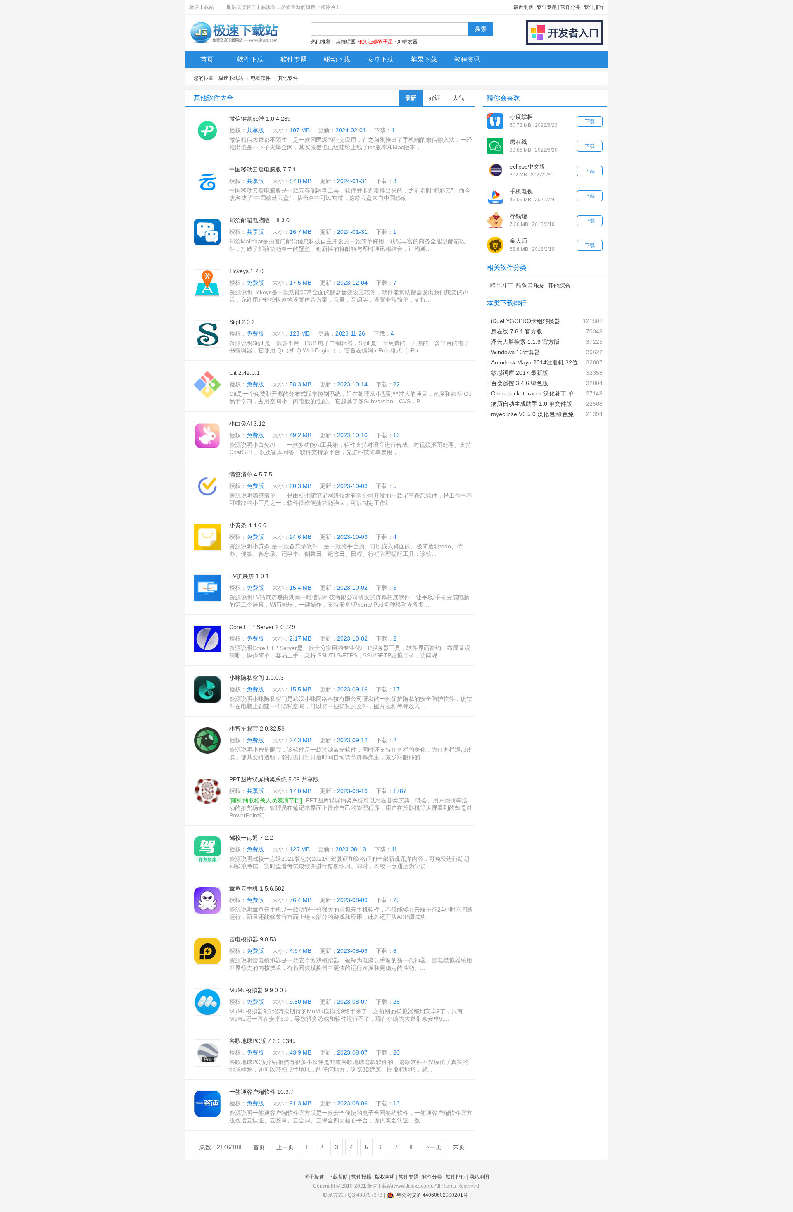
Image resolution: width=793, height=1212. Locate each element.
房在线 (518, 141)
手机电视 (521, 191)
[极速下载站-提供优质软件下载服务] (233, 43)
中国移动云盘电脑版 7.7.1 (262, 169)
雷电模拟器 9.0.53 (252, 939)
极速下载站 (230, 78)
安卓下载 (380, 59)
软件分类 (570, 7)
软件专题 (547, 7)
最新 (410, 98)
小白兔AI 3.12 (247, 423)
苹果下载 (424, 59)
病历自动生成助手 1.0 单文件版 (531, 403)
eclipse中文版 (527, 166)
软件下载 (250, 59)
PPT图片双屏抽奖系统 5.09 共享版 (274, 779)
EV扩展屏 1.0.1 (249, 576)
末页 (459, 1147)
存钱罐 (518, 216)
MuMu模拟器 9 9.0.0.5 (258, 990)
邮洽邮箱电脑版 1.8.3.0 (259, 220)
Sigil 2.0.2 (242, 322)
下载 (590, 121)
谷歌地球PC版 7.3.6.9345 (262, 1041)
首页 (207, 59)
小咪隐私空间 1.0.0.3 (256, 677)
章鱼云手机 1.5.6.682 (257, 888)
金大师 (518, 241)
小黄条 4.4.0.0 (247, 525)
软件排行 (594, 7)
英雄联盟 (346, 42)
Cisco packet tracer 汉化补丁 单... (535, 393)
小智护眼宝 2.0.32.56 (257, 728)
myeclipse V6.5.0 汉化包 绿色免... (535, 414)
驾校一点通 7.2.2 (251, 837)
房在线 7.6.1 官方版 (516, 331)
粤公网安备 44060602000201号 (432, 1195)
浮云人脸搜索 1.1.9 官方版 (525, 341)
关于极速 (314, 1177)
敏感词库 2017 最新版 (519, 372)
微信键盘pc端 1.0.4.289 (260, 118)
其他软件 (288, 78)
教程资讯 (467, 59)
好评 (434, 98)
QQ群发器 (406, 42)
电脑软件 (261, 78)
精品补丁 (501, 285)
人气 (458, 98)
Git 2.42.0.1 (244, 372)
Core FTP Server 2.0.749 (262, 627)
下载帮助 (338, 1177)
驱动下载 (337, 59)
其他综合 (559, 285)
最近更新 (523, 7)
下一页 (433, 1147)
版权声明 (385, 1177)
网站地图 (479, 1177)
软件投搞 (361, 1177)
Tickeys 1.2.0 (246, 271)
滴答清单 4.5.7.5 (250, 474)
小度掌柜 (521, 117)
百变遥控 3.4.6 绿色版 (519, 383)
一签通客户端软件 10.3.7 (261, 1091)
